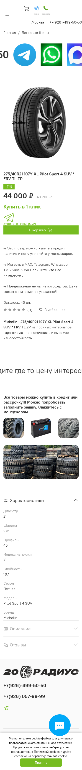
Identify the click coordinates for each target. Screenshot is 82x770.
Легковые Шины (35, 32)
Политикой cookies (47, 751)
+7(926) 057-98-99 (24, 696)
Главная (9, 32)
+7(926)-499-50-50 (24, 685)
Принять (41, 762)
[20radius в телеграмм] (36, 8)
